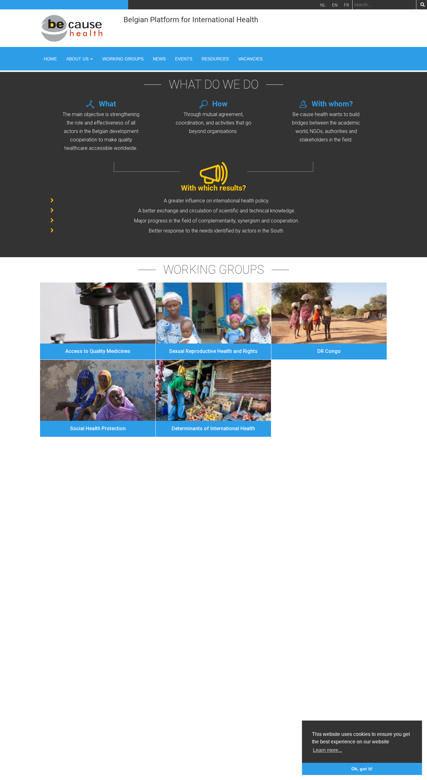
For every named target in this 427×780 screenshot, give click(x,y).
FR (346, 5)
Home (50, 58)
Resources (215, 58)
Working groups (122, 58)
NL (323, 5)
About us (78, 58)
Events (183, 58)
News (159, 58)
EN (335, 5)
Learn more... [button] (327, 750)
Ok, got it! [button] (362, 768)
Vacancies (250, 58)
